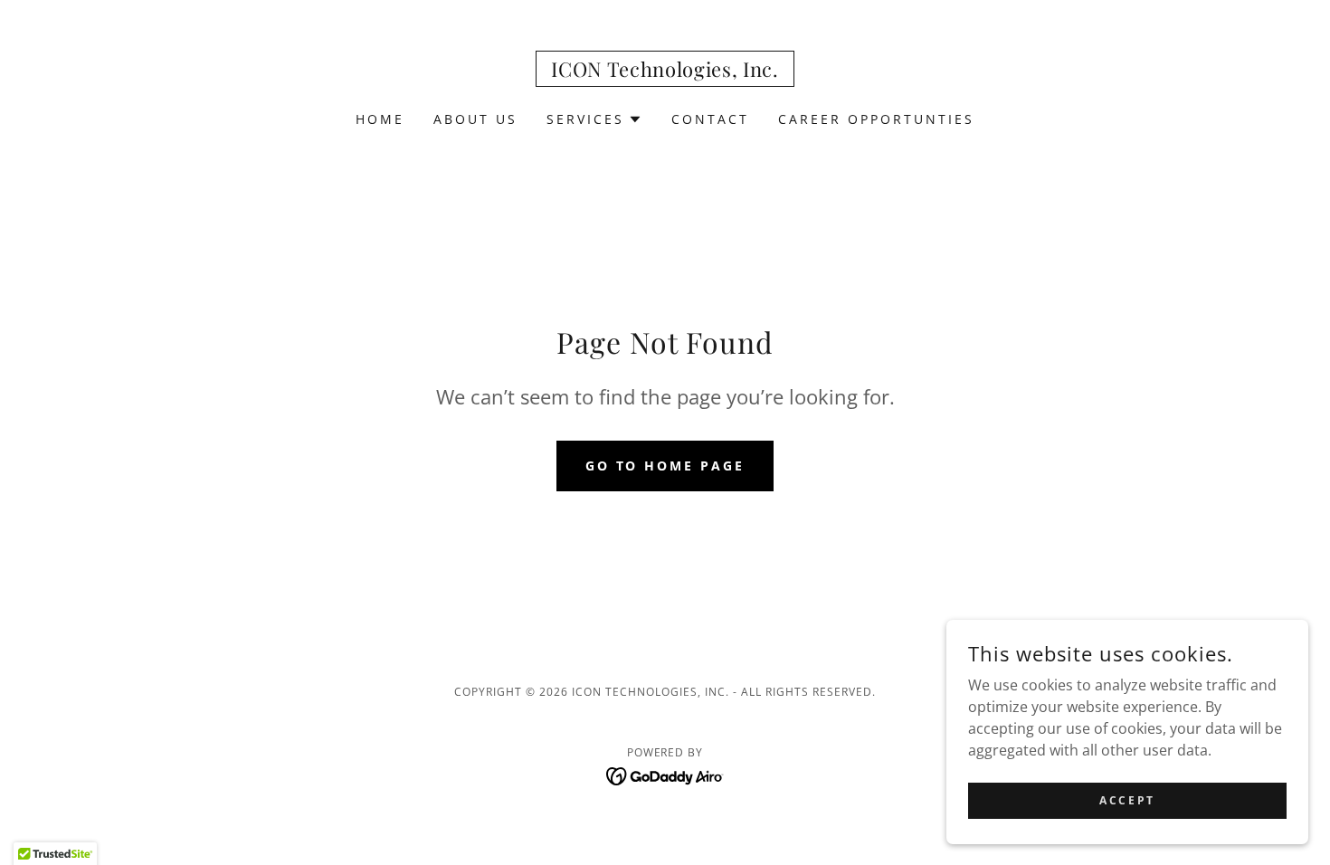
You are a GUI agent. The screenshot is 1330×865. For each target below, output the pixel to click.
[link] (665, 71)
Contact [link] (710, 119)
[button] (594, 119)
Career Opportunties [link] (876, 119)
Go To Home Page (665, 465)
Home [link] (380, 119)
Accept (1126, 800)
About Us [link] (475, 119)
